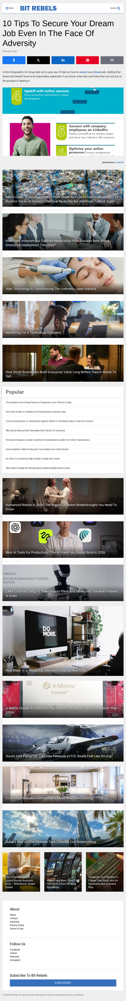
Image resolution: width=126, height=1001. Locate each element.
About (13, 915)
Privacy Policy (17, 925)
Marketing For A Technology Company (33, 332)
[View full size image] (63, 121)
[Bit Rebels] (37, 10)
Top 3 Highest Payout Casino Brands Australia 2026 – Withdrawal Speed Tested (20, 882)
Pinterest (14, 956)
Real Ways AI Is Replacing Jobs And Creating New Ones (46, 670)
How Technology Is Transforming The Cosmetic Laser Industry (51, 289)
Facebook (15, 949)
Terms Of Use (16, 928)
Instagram (15, 960)
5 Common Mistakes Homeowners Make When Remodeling (49, 798)
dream (97, 72)
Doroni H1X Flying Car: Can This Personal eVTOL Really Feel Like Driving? (59, 756)
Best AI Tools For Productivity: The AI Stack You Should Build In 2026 (55, 552)
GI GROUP (119, 162)
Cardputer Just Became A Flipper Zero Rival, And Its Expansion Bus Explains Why (103, 882)
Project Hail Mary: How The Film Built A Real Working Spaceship (62, 884)
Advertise (14, 921)
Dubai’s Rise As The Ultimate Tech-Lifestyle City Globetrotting (51, 842)
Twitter (13, 953)
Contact (14, 918)
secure (83, 72)
